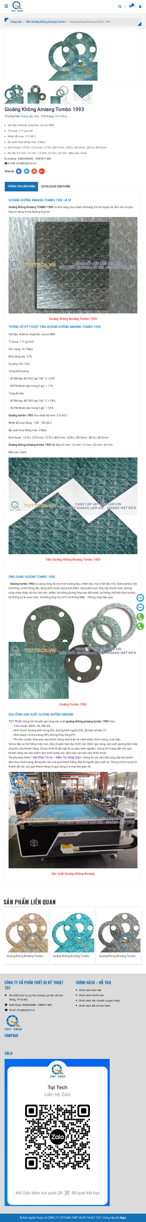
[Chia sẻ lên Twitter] (26, 171)
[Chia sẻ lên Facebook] (19, 171)
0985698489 (25, 158)
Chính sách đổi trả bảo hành (94, 1005)
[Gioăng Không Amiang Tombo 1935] (73, 934)
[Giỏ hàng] (130, 6)
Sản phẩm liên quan (30, 902)
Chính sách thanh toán (91, 995)
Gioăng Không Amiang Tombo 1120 (117, 956)
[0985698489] (140, 616)
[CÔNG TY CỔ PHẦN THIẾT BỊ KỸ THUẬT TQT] (17, 6)
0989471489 (43, 158)
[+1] (42, 171)
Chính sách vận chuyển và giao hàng (99, 1000)
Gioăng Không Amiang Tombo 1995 (24, 956)
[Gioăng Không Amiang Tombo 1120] (119, 934)
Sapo (123, 1217)
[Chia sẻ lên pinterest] (34, 171)
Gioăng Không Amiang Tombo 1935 (71, 956)
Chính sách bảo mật (90, 990)
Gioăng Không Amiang (22, 207)
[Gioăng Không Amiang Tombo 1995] (27, 934)
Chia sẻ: (9, 171)
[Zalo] (140, 598)
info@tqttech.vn (26, 163)
